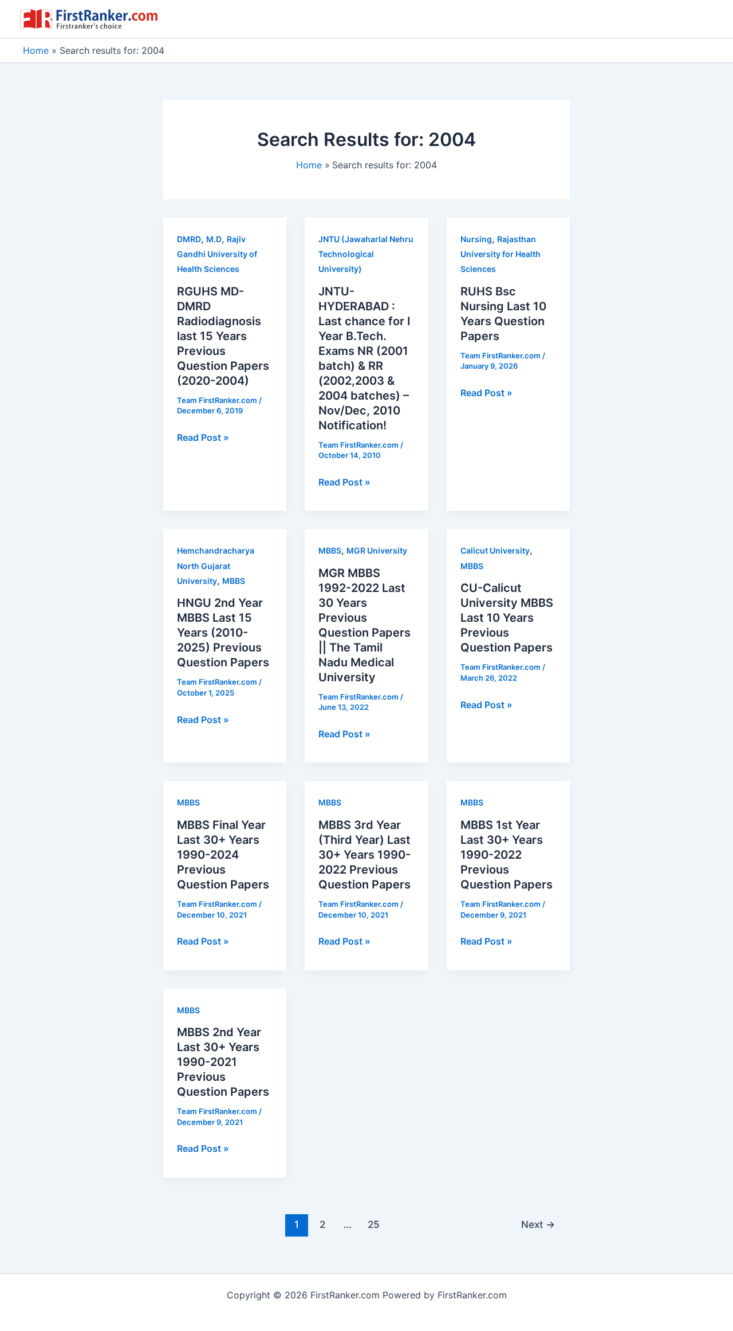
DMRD (189, 239)
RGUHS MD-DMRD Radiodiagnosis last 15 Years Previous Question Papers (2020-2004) (223, 336)
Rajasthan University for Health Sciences (500, 254)
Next (538, 1224)
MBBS (233, 581)
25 (374, 1224)
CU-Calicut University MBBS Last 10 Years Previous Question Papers (506, 617)
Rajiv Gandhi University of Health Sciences (217, 254)
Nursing (476, 239)
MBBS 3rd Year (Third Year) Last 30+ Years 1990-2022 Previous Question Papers (364, 854)
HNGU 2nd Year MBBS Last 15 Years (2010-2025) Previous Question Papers (223, 632)
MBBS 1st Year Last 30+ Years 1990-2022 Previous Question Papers (506, 854)
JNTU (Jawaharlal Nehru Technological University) (365, 254)
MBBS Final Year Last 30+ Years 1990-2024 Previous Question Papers (223, 854)
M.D (214, 239)
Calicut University (495, 550)
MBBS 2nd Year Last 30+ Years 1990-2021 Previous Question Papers (223, 1062)
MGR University (376, 550)
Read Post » (203, 438)
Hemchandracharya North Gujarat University (215, 566)
